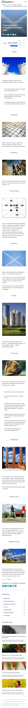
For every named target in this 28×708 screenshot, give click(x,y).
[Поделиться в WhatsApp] (8, 35)
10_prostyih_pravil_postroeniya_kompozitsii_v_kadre (15, 6)
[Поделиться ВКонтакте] (3, 35)
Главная (4, 4)
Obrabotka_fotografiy (16, 4)
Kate (21, 21)
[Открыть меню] (25, 1)
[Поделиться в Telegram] (6, 35)
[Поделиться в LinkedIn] (15, 35)
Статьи (8, 4)
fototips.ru (9, 579)
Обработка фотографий (7, 21)
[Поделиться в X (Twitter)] (13, 35)
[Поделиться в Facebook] (11, 35)
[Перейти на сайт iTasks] (14, 43)
